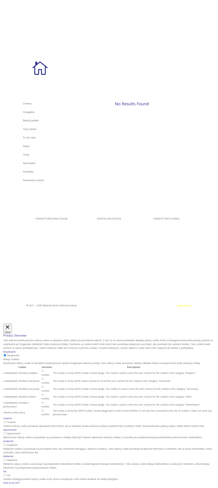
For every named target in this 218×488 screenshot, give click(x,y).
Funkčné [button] (7, 418)
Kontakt (191, 63)
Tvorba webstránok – (173, 305)
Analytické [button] (8, 441)
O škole (133, 63)
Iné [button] (4, 471)
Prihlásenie (147, 305)
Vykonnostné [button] (10, 429)
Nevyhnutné (13, 355)
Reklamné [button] (8, 456)
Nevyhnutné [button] (9, 351)
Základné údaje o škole (156, 63)
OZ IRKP (176, 63)
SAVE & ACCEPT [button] (11, 482)
